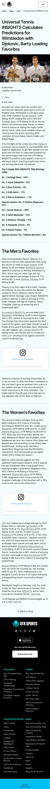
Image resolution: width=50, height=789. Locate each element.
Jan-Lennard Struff (28, 330)
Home (4, 11)
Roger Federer (30, 265)
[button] (3, 4)
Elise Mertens (27, 529)
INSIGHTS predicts (35, 267)
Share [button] (7, 97)
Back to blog (26, 611)
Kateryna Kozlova (32, 555)
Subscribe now (25, 654)
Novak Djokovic (29, 116)
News (11, 11)
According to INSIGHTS (13, 312)
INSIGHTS (27, 591)
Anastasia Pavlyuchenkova (30, 546)
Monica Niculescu (21, 474)
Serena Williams (9, 566)
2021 (18, 11)
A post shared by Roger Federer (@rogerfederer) (23, 367)
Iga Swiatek (32, 526)
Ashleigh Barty (9, 121)
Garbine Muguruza (11, 431)
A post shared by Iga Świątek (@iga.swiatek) (21, 511)
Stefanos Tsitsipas (29, 279)
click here (35, 594)
